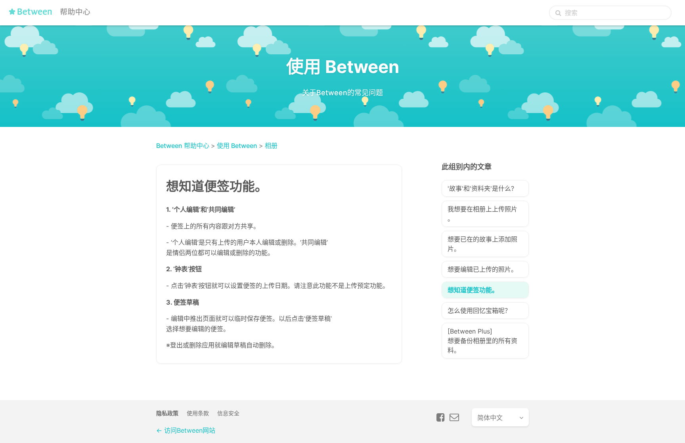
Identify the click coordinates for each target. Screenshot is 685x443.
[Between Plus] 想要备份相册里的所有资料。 (482, 340)
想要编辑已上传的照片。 (482, 269)
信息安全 (228, 413)
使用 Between (237, 146)
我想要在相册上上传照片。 (482, 213)
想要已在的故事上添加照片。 (482, 244)
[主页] (51, 15)
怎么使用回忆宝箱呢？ (479, 311)
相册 (271, 146)
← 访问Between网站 (185, 430)
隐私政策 (167, 413)
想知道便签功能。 (473, 290)
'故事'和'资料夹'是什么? (481, 188)
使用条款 (198, 413)
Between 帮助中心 (182, 146)
